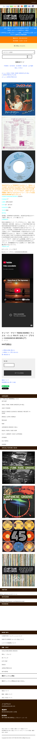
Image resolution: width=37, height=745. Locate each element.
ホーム (3, 73)
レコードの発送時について (9, 643)
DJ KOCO (12, 66)
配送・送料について (15, 728)
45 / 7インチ (5, 657)
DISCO (3, 664)
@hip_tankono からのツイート (8, 594)
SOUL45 (25, 66)
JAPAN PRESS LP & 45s (9, 75)
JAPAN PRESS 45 (12, 77)
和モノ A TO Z (18, 68)
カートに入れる (19, 373)
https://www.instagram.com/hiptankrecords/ (12, 601)
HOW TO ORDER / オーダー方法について (13, 639)
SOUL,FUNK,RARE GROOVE (10, 651)
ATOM (6, 732)
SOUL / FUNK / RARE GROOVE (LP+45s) (18, 73)
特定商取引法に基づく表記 (9, 382)
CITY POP (4, 661)
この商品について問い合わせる (10, 352)
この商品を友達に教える (8, 350)
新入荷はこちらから (19, 46)
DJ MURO (18, 66)
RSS (3, 732)
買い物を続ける (6, 354)
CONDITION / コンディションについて (12, 636)
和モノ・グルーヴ (6, 654)
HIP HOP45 (5, 671)
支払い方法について (6, 728)
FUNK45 (6, 66)
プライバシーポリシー (19, 730)
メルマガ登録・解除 (29, 730)
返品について (5, 380)
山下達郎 (30, 66)
